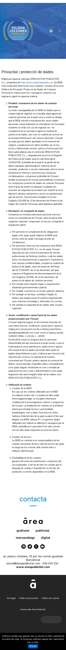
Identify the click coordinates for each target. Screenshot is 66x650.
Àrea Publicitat (38, 609)
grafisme (23, 530)
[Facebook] (23, 546)
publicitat (42, 530)
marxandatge (25, 537)
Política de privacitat (28, 598)
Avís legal (11, 598)
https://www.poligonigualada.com (37, 82)
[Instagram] (36, 546)
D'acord (33, 646)
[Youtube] (42, 546)
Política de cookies (50, 598)
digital (45, 537)
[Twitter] (30, 546)
